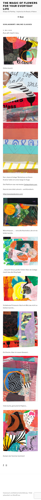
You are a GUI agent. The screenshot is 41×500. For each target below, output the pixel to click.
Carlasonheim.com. (30, 184)
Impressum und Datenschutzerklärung (15, 493)
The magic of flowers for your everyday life (20, 6)
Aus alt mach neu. (11, 33)
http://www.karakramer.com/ (13, 194)
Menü (21, 17)
